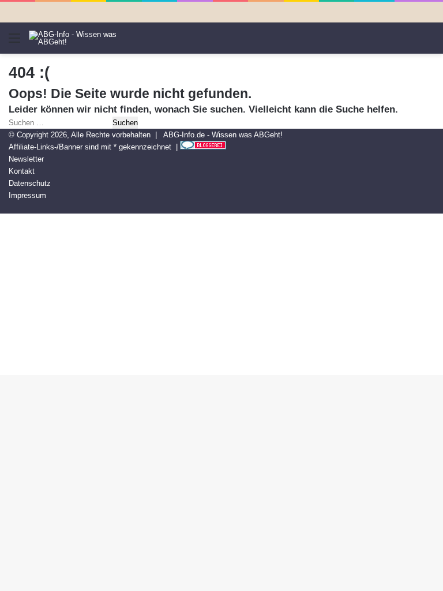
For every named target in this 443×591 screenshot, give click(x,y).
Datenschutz (30, 183)
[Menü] (14, 42)
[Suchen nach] (428, 42)
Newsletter (26, 159)
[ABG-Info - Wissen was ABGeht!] (83, 38)
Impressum (27, 195)
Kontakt (22, 171)
